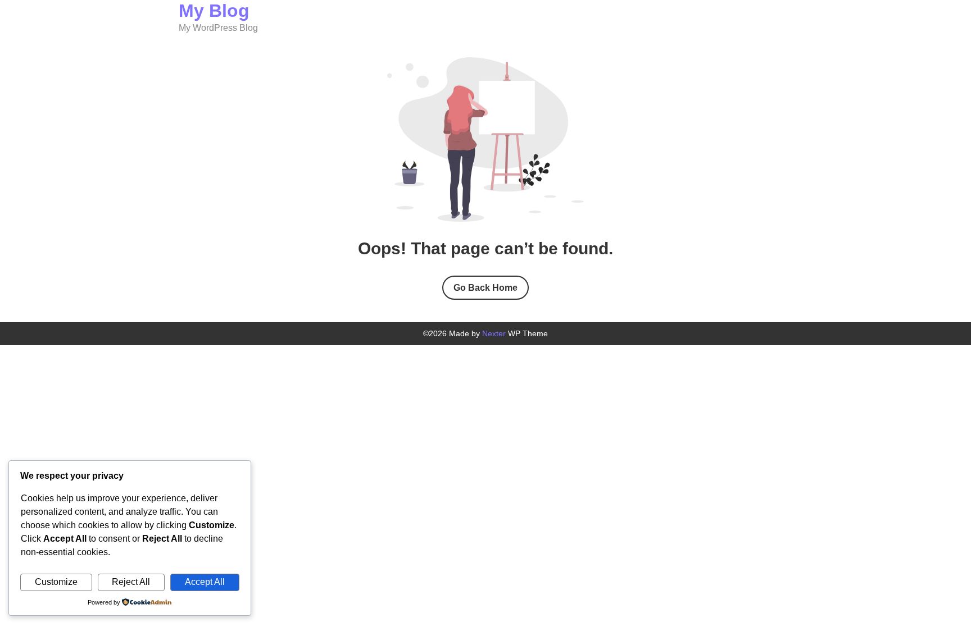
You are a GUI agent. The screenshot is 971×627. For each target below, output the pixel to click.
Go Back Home (485, 287)
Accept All (205, 582)
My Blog (214, 11)
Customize (56, 582)
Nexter (494, 333)
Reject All (131, 582)
